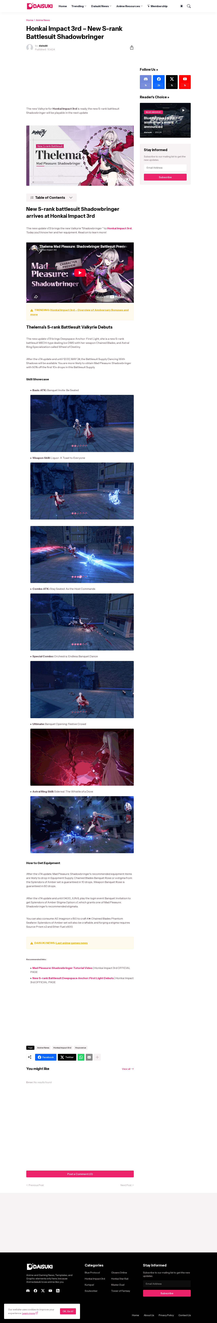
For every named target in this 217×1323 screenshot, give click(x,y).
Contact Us (185, 1315)
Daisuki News (100, 6)
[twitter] (43, 1290)
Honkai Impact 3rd (62, 1047)
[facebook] (35, 1290)
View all (126, 1068)
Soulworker (91, 1290)
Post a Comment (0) (80, 1174)
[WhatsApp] (81, 1057)
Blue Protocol (92, 1272)
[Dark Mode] (179, 6)
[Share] (130, 47)
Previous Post (36, 1185)
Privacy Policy (166, 1315)
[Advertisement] (80, 79)
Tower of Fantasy (120, 1290)
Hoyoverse (80, 1047)
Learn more (28, 1313)
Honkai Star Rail (119, 1278)
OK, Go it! (68, 1311)
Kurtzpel (89, 1284)
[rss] (58, 1290)
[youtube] (50, 1290)
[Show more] (97, 1057)
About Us (149, 1315)
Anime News (43, 20)
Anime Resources (128, 6)
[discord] (28, 1290)
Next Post (126, 1185)
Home (63, 6)
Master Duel (117, 1284)
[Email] (89, 1057)
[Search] (187, 6)
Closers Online (119, 1272)
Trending (77, 6)
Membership (159, 6)
